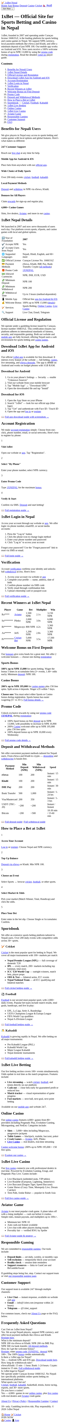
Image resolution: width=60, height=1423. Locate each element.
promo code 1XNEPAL (27, 1351)
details (51, 302)
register (37, 411)
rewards (11, 201)
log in (28, 411)
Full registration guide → (17, 510)
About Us (36, 1313)
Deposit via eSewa (10, 864)
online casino (12, 1120)
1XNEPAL (28, 270)
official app (41, 165)
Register (5, 1351)
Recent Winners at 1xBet (19, 89)
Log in (4, 847)
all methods (45, 266)
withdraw (18, 189)
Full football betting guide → (19, 1024)
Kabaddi (44, 102)
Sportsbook (12, 102)
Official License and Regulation (22, 75)
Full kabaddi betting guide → (19, 1058)
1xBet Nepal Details (17, 72)
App (10, 5)
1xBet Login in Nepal (18, 83)
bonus (38, 487)
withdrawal (10, 571)
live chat (16, 153)
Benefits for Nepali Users (19, 69)
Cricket (38, 5)
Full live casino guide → (17, 1198)
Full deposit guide (13, 821)
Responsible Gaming (17, 116)
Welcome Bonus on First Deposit (23, 91)
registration (13, 54)
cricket (27, 177)
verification (15, 569)
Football (34, 102)
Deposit (23, 5)
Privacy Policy (19, 1401)
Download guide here (46, 1360)
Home (4, 5)
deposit (21, 674)
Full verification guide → (17, 596)
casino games (41, 339)
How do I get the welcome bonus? (18, 1348)
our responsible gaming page (22, 1276)
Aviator (22, 213)
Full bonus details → (34, 700)
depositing (48, 756)
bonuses (10, 654)
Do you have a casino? (12, 1390)
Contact (54, 1401)
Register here (7, 1337)
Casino (31, 5)
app (23, 452)
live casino (11, 1168)
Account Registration (17, 80)
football (35, 177)
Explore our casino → (15, 1155)
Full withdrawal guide (34, 821)
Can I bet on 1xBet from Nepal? (16, 1329)
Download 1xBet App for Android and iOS (28, 77)
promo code (47, 52)
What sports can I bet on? (13, 1382)
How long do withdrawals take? (16, 1362)
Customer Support (16, 119)
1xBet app (18, 357)
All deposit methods (38, 1346)
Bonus (16, 5)
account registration (20, 430)
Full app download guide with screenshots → (27, 417)
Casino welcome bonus (12, 1147)
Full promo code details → (18, 740)
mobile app (6, 337)
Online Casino (14, 108)
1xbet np (42, 54)
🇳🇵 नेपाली (47, 5)
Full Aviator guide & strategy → (20, 1235)
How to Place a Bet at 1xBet (21, 100)
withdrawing (7, 758)
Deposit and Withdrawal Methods (23, 97)
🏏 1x (9, 2)
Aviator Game (14, 114)
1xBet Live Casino (16, 111)
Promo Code (13, 94)
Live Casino (13, 1141)
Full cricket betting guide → (18, 988)
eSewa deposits (27, 362)
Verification (13, 86)
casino (47, 213)
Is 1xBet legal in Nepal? (13, 1371)
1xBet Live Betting (16, 105)
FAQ (9, 122)
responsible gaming (31, 1249)
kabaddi (44, 177)
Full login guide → (14, 555)
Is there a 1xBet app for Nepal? (16, 1357)
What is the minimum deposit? (16, 1340)
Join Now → (7, 9)
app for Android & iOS (46, 299)
